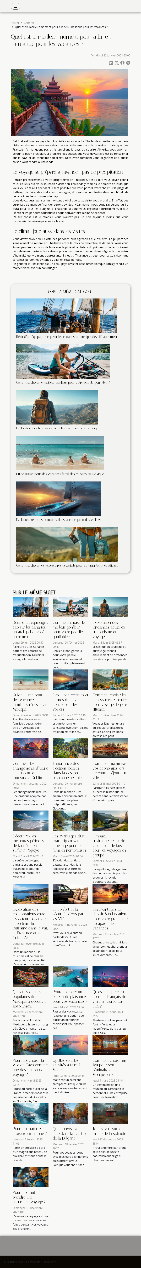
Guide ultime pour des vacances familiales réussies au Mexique (60, 474)
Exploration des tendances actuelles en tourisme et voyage (57, 428)
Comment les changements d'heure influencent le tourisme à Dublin (30, 770)
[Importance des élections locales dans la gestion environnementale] (70, 748)
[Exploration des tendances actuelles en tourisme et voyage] (57, 407)
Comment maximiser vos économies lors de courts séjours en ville (110, 770)
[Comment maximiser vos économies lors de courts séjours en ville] (110, 748)
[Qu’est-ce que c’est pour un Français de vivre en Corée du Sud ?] (110, 976)
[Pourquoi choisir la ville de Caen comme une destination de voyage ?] (30, 1045)
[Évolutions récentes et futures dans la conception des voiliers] (58, 498)
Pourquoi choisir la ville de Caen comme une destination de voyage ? (30, 1067)
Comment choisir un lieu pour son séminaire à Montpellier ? (109, 1067)
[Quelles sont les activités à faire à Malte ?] (70, 1045)
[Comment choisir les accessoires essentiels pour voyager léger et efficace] (67, 544)
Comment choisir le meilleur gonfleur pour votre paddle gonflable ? (63, 382)
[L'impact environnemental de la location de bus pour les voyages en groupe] (110, 820)
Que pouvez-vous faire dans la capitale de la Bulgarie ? (70, 1133)
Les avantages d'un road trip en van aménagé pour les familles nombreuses (69, 843)
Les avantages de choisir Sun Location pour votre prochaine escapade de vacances (110, 919)
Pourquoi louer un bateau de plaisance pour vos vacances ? (70, 997)
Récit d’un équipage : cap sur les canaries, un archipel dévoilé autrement (66, 337)
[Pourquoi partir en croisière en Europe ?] (30, 1113)
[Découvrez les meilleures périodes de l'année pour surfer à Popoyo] (30, 820)
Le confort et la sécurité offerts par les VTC (68, 914)
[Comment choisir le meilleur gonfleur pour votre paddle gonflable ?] (63, 361)
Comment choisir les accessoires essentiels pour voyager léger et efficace (67, 565)
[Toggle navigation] (15, 6)
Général (29, 23)
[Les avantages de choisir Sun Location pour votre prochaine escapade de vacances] (110, 894)
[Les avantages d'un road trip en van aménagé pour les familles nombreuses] (70, 820)
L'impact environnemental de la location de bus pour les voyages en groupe (109, 845)
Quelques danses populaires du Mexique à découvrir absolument (30, 999)
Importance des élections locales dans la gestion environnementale (67, 770)
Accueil (15, 23)
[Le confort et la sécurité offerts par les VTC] (70, 894)
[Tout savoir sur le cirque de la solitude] (110, 1113)
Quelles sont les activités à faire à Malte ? (67, 1065)
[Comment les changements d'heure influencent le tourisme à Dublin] (30, 748)
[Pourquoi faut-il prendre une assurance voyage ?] (30, 1177)
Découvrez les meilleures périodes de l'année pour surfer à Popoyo (28, 843)
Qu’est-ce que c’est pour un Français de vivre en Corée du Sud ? (109, 999)
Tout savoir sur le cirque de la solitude (109, 1131)
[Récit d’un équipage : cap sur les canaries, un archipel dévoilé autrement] (66, 315)
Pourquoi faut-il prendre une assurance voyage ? (29, 1197)
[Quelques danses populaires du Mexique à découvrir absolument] (30, 976)
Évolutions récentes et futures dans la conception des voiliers (58, 520)
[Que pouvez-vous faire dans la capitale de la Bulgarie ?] (70, 1113)
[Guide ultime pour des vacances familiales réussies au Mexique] (60, 453)
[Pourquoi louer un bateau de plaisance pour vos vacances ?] (70, 976)
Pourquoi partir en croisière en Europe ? (30, 1131)
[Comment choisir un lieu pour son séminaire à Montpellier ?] (110, 1045)
